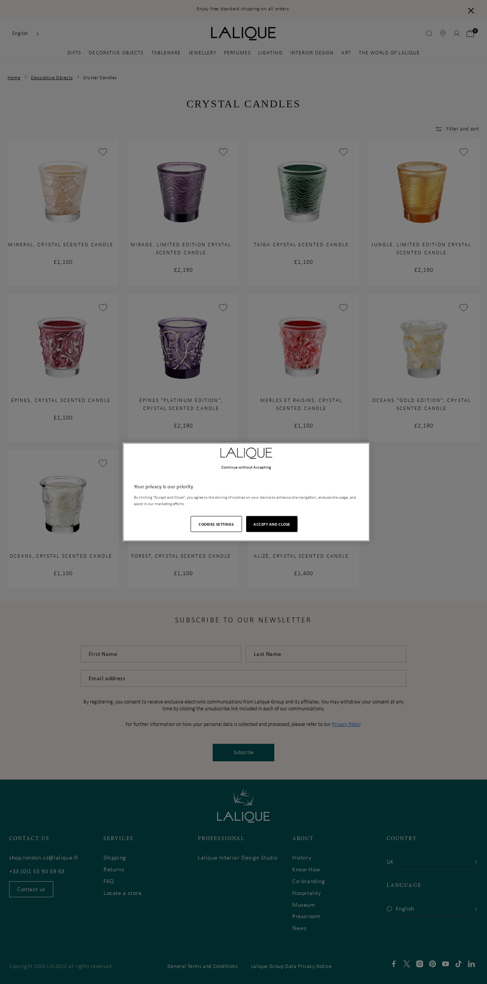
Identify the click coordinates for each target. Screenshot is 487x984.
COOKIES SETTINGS (216, 524)
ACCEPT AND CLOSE (271, 524)
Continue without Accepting (246, 466)
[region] (246, 492)
